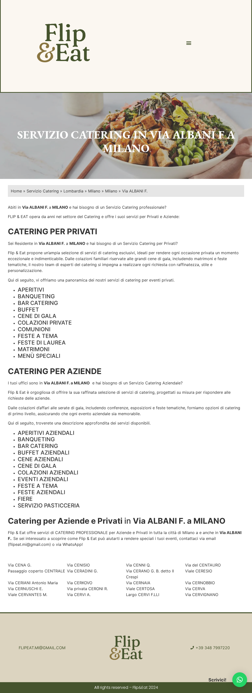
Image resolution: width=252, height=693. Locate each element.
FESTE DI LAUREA (42, 342)
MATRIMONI (33, 349)
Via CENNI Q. (138, 565)
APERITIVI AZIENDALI (46, 432)
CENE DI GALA (37, 316)
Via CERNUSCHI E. (25, 588)
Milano (188, 532)
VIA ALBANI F (187, 134)
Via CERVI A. (79, 594)
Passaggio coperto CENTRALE (36, 570)
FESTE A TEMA (38, 335)
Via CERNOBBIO (200, 582)
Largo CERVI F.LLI (142, 594)
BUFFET (28, 309)
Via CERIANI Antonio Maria (33, 582)
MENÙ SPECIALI (39, 355)
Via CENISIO (78, 565)
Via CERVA (195, 588)
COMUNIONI (34, 329)
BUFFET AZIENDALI (43, 452)
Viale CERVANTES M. (27, 594)
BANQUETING (36, 296)
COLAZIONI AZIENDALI (48, 472)
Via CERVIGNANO (201, 594)
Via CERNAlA (138, 582)
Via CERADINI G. (82, 570)
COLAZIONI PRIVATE (45, 322)
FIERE (25, 498)
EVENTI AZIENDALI (43, 479)
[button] (189, 43)
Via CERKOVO (79, 582)
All (96, 687)
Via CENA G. (19, 565)
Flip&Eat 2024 (145, 687)
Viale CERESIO (198, 570)
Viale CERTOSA (140, 588)
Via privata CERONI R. (87, 588)
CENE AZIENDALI (40, 459)
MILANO (60, 207)
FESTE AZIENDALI (41, 492)
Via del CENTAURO (203, 565)
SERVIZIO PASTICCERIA (49, 505)
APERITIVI (31, 289)
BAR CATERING (38, 302)
